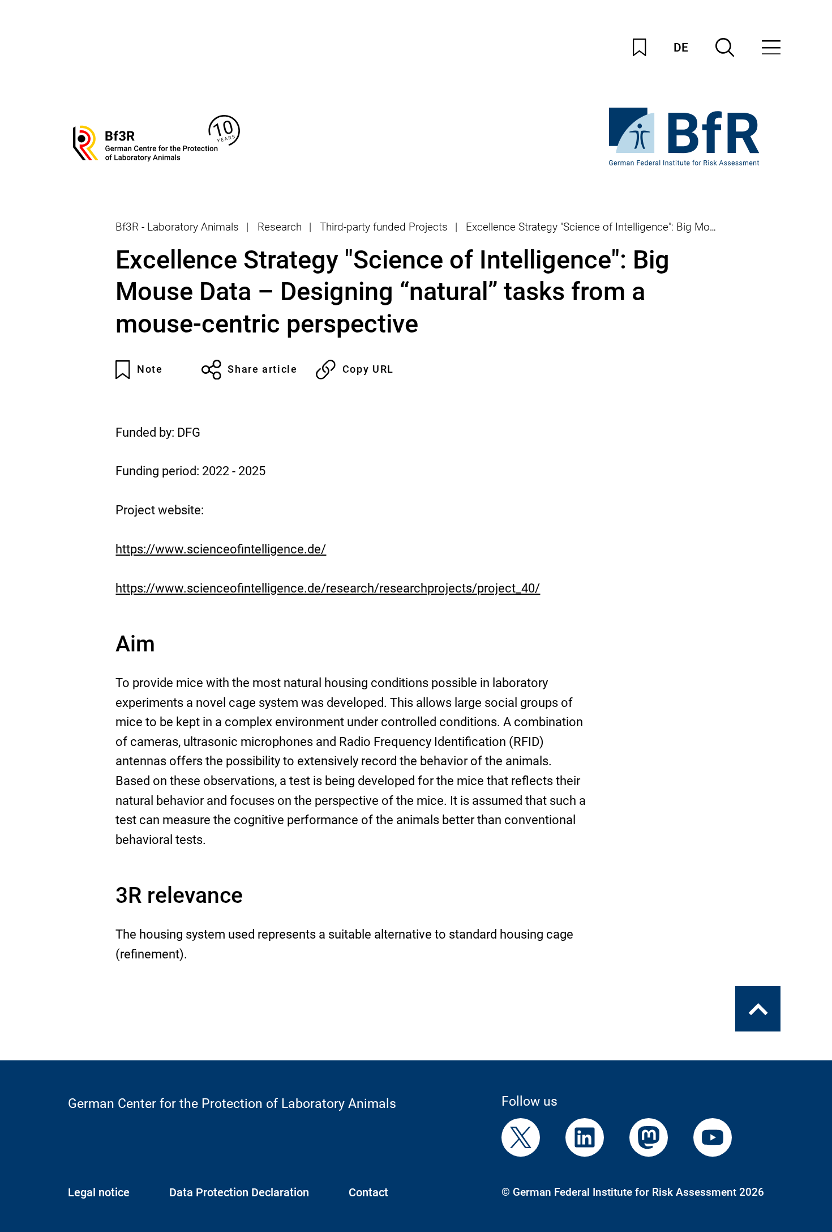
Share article (262, 369)
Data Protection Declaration (239, 1192)
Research (280, 227)
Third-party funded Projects (384, 227)
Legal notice (99, 1192)
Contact (368, 1192)
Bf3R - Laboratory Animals (177, 227)
